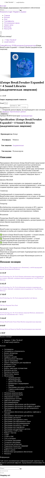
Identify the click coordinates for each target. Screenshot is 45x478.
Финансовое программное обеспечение (18, 452)
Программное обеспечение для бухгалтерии (20, 404)
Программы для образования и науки (17, 421)
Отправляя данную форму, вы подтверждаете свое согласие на (22, 111)
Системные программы (12, 440)
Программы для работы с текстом (16, 425)
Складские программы (12, 442)
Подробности (5, 108)
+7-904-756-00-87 (9, 2)
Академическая (18, 145)
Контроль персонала (11, 372)
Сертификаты (9, 21)
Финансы (7, 454)
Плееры (11, 385)
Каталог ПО (10, 45)
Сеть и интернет (10, 438)
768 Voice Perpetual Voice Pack (9, 305)
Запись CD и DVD (15, 381)
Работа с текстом (10, 433)
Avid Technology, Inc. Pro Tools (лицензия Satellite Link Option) (18, 298)
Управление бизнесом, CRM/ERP (16, 446)
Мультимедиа (19, 45)
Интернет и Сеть (10, 364)
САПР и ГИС (9, 436)
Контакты (7, 27)
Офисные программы (12, 400)
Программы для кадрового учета (16, 419)
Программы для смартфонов (14, 427)
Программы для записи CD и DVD (20, 387)
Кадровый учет (9, 366)
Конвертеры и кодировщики (18, 383)
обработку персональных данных (14, 112)
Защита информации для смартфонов (17, 362)
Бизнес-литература (11, 353)
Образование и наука (11, 397)
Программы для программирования (17, 423)
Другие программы (11, 361)
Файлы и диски (9, 450)
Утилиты (11, 391)
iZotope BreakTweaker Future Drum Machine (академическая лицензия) (20, 322)
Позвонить (4, 12)
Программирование (11, 402)
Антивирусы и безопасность (14, 351)
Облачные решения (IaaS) (13, 393)
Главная (7, 15)
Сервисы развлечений (16, 389)
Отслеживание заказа (11, 23)
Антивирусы (8, 349)
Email (2, 103)
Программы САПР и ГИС (13, 431)
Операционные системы (13, 399)
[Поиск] (20, 10)
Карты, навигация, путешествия (15, 368)
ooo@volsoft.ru (20, 2)
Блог (6, 19)
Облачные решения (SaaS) (13, 395)
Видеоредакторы (14, 380)
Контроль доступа (10, 370)
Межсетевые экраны (11, 374)
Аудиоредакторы (30, 45)
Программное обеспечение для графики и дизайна (22, 406)
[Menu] (1, 32)
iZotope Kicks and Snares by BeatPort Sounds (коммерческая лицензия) (20, 329)
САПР (6, 435)
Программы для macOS (12, 417)
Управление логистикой (12, 448)
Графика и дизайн (10, 357)
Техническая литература (13, 444)
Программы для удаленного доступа (17, 429)
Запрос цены (8, 25)
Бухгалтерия (8, 355)
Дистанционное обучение (13, 359)
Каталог (7, 17)
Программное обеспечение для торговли (18, 416)
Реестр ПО (8, 29)
